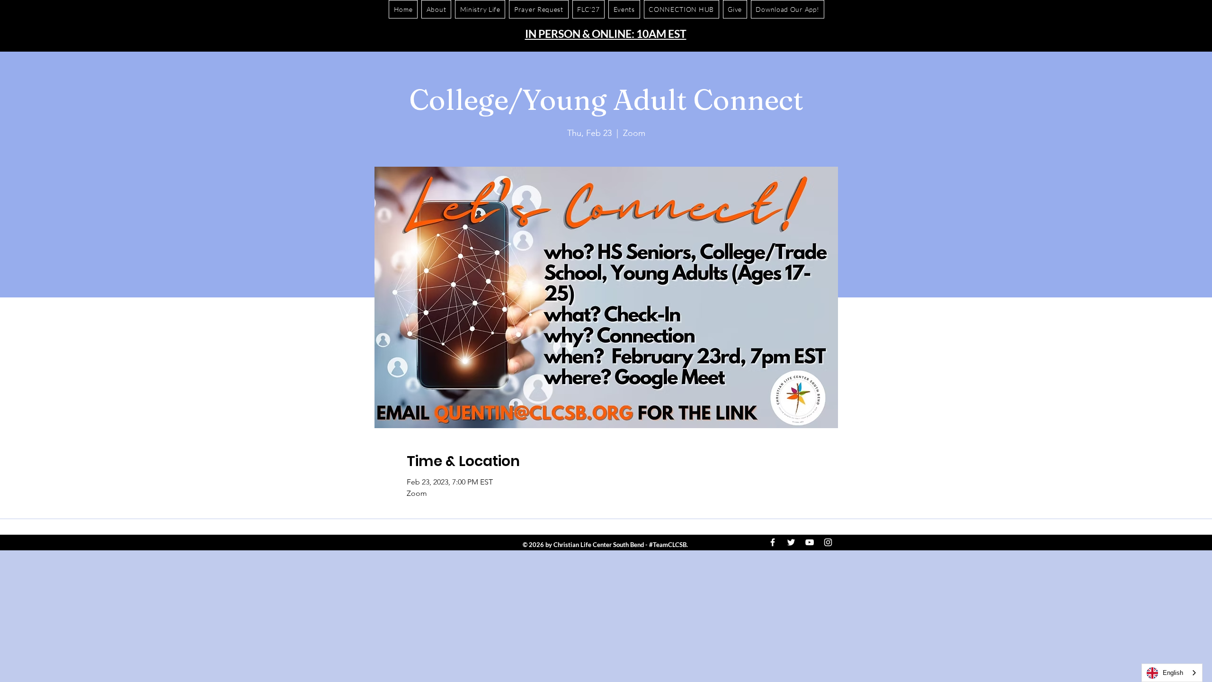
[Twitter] (791, 542)
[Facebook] (772, 542)
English (1173, 672)
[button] (787, 9)
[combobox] (1172, 673)
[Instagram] (828, 542)
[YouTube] (809, 542)
